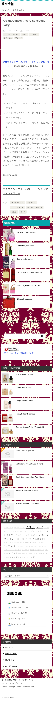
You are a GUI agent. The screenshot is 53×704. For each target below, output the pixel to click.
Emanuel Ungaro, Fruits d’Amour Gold (30, 427)
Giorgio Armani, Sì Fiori (24, 401)
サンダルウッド (17, 203)
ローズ (22, 212)
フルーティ (34, 34)
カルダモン (29, 553)
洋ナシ (32, 550)
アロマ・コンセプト (11, 34)
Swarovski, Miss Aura (27, 490)
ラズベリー (21, 535)
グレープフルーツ (38, 542)
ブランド (18, 38)
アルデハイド (39, 550)
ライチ (12, 531)
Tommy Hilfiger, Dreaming (25, 414)
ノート (24, 34)
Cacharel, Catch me (25, 259)
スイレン (20, 546)
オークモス (21, 553)
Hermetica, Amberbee (25, 246)
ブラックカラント (32, 535)
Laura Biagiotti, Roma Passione (29, 272)
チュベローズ (8, 527)
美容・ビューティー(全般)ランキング (18, 353)
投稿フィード (11, 654)
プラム (26, 546)
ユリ (39, 546)
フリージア (26, 557)
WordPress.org (11, 666)
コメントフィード (12, 660)
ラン (35, 553)
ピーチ (39, 553)
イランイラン (20, 539)
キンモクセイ (33, 546)
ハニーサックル (17, 207)
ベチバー (28, 542)
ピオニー (34, 531)
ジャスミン (31, 203)
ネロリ (44, 546)
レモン (8, 557)
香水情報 (7, 4)
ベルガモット (39, 539)
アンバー (12, 546)
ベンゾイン (26, 531)
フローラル (8, 38)
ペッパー (28, 539)
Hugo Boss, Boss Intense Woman (15, 321)
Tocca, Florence (25, 451)
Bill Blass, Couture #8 (28, 503)
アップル (18, 550)
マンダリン (16, 557)
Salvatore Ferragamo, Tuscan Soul (40, 321)
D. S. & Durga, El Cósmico (25, 374)
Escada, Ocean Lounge (26, 232)
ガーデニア (25, 550)
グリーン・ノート (20, 527)
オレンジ (42, 531)
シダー (33, 557)
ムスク (14, 212)
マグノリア (18, 531)
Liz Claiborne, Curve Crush (30, 464)
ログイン (9, 647)
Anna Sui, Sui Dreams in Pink (28, 286)
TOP (10, 680)
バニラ (42, 535)
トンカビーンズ (19, 542)
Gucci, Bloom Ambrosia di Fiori (31, 477)
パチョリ (13, 553)
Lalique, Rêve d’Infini (23, 388)
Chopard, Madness (24, 299)
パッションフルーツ (34, 207)
